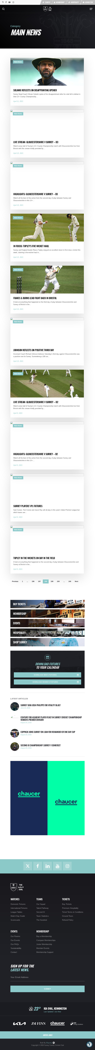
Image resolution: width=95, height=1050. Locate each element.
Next (76, 581)
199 (52, 581)
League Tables (16, 912)
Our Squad (40, 904)
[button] (89, 1044)
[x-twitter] (2, 2)
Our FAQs (15, 944)
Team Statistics (42, 916)
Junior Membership (44, 944)
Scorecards (15, 920)
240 (70, 581)
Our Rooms (15, 936)
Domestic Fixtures (18, 904)
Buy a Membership (44, 936)
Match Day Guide (18, 916)
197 (39, 581)
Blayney (49, 1043)
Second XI (40, 912)
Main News (18, 62)
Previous (15, 581)
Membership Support (44, 952)
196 (33, 581)
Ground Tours (67, 916)
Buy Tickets (67, 904)
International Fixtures (19, 908)
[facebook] (6, 2)
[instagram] (13, 2)
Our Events (15, 940)
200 (58, 581)
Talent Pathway (42, 908)
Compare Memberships (46, 940)
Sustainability (16, 948)
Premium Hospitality (70, 908)
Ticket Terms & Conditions (72, 912)
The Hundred (41, 920)
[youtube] (10, 2)
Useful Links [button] (47, 1035)
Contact (14, 952)
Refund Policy (67, 920)
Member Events (42, 948)
